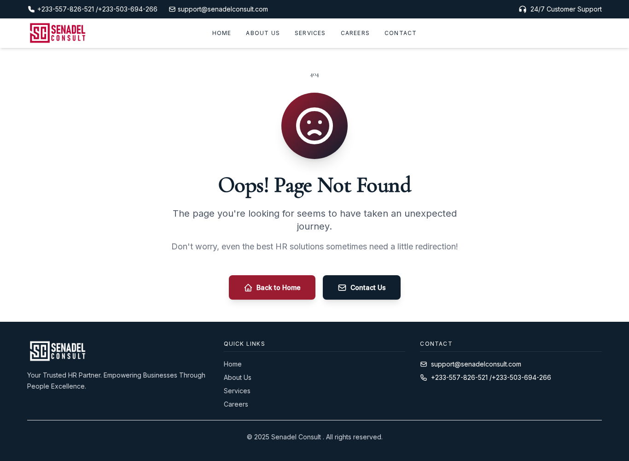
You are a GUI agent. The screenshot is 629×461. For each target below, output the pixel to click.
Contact (400, 33)
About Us (263, 33)
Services (310, 33)
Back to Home (278, 287)
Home (222, 33)
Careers (355, 33)
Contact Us (368, 287)
